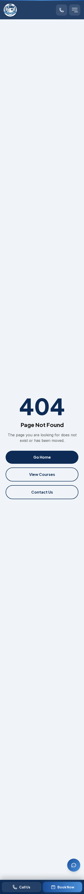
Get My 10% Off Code (42, 871)
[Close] (77, 802)
